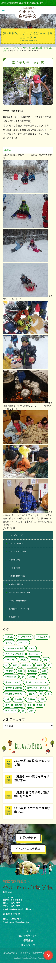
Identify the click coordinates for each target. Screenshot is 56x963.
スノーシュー (34, 654)
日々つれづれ (14, 543)
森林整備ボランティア (17, 609)
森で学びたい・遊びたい (37, 688)
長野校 (7, 150)
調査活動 (18, 705)
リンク (28, 931)
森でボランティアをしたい (36, 682)
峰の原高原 (32, 671)
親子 (7, 705)
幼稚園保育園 (11, 677)
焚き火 (31, 694)
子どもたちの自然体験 (30, 48)
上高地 (23, 660)
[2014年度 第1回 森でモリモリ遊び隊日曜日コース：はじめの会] (28, 764)
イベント (12, 568)
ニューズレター (14, 535)
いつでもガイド (24, 637)
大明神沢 (9, 671)
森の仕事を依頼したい (14, 694)
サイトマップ (28, 945)
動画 (15, 665)
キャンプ (9, 643)
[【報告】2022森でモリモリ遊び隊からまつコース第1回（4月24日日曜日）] (28, 779)
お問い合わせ (28, 837)
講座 (29, 705)
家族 (20, 671)
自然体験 (18, 699)
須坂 (31, 711)
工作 (44, 671)
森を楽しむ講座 (14, 584)
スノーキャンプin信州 (14, 654)
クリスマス (22, 643)
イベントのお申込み (28, 848)
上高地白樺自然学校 (16, 601)
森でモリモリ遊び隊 (14, 688)
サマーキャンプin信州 (14, 648)
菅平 (42, 699)
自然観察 (31, 699)
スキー (31, 648)
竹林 (7, 699)
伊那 (46, 660)
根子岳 (43, 677)
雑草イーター (11, 711)
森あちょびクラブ (13, 682)
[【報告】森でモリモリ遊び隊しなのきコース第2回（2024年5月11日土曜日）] (28, 795)
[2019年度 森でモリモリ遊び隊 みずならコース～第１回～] (28, 811)
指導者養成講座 (14, 576)
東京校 (32, 677)
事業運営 (12, 617)
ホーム (5, 48)
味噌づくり (26, 665)
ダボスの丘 (10, 660)
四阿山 (39, 665)
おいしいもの (42, 637)
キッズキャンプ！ (15, 551)
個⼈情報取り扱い (28, 935)
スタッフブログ (15, 48)
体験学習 (12, 560)
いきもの (9, 637)
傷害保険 (28, 940)
